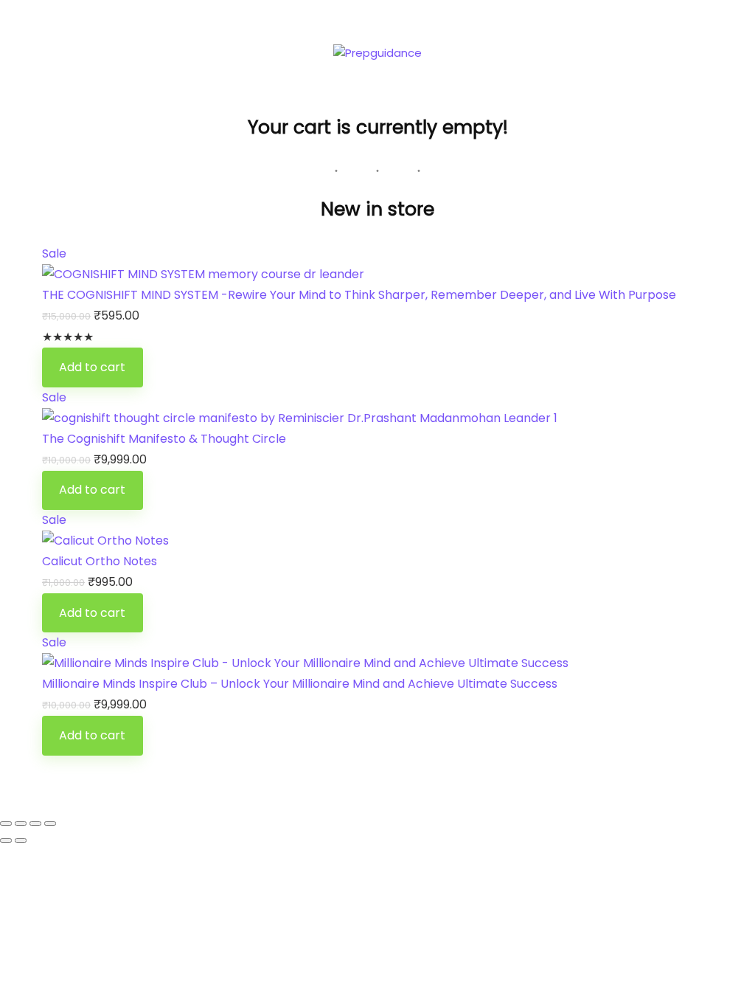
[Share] (35, 823)
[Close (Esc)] (50, 823)
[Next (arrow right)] (21, 840)
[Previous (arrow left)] (6, 840)
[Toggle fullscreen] (21, 823)
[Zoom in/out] (6, 823)
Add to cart (92, 367)
